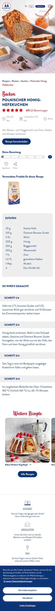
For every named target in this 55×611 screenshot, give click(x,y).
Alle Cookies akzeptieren (27, 590)
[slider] (3, 157)
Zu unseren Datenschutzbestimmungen (18, 581)
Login (31, 6)
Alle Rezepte (27, 474)
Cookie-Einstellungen (27, 605)
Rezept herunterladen (16, 141)
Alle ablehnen (28, 598)
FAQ (27, 553)
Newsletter (27, 529)
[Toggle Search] (26, 6)
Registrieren (40, 6)
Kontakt (27, 508)
